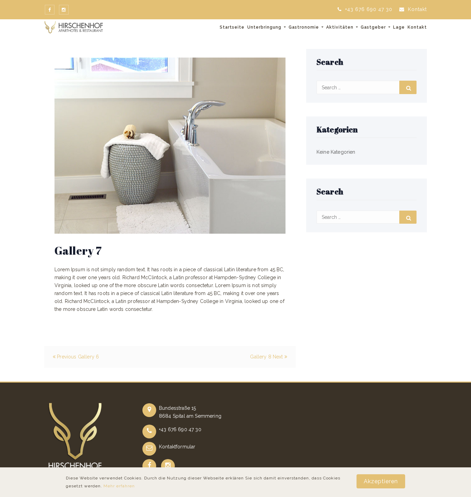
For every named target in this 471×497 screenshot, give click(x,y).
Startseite (232, 27)
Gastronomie (304, 27)
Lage (399, 27)
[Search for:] (367, 87)
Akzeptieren (381, 481)
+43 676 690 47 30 (367, 9)
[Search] (408, 87)
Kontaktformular (177, 446)
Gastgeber (374, 27)
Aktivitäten (340, 27)
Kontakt (416, 9)
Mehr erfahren (119, 486)
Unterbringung (265, 27)
